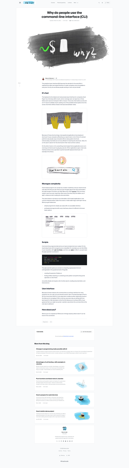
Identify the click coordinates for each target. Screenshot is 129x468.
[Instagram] (59, 441)
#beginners (45, 322)
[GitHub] (61, 441)
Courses (53, 2)
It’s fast (20, 86)
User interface (21, 91)
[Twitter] (57, 441)
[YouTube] (65, 441)
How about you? (21, 93)
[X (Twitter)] (54, 78)
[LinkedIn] (56, 78)
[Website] (67, 441)
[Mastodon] (72, 441)
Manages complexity (22, 87)
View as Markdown (75, 20)
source (74, 191)
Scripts (19, 89)
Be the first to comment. (68, 336)
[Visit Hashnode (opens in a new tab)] (64, 461)
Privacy (64, 451)
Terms (69, 451)
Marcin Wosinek (49, 78)
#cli (51, 322)
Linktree (70, 2)
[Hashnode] (70, 441)
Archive (60, 451)
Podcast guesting (61, 2)
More (75, 2)
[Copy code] (85, 256)
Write (108, 2)
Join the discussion (87, 332)
